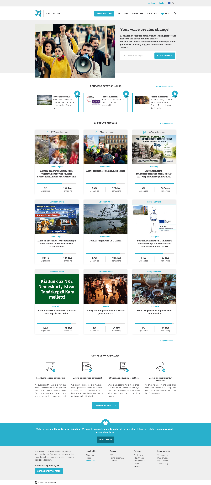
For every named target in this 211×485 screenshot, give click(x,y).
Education (56, 306)
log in (161, 3)
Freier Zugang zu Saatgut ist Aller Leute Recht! (154, 312)
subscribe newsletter (49, 471)
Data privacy (162, 458)
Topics (136, 463)
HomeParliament (117, 458)
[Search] (174, 13)
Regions (137, 466)
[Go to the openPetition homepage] (48, 13)
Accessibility (162, 463)
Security (105, 306)
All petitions (165, 123)
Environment (105, 166)
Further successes (162, 86)
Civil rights (154, 236)
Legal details (162, 461)
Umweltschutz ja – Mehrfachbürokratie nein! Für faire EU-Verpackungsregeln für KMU (154, 173)
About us (152, 13)
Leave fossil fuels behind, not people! (105, 170)
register (151, 3)
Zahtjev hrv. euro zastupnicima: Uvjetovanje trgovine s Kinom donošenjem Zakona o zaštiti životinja (56, 173)
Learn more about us (105, 405)
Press (88, 458)
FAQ (111, 455)
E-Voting (113, 461)
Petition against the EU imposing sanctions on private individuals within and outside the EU (154, 243)
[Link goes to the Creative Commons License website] (36, 482)
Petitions (123, 13)
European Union (57, 202)
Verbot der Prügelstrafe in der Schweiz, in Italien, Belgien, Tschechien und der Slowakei (161, 102)
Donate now (105, 439)
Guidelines (137, 13)
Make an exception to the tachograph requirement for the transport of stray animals (56, 243)
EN (172, 3)
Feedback (90, 461)
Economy (154, 166)
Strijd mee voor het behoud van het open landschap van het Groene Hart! (63, 102)
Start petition (104, 13)
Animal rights (57, 166)
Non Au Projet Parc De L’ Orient (105, 240)
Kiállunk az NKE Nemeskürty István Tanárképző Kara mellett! (57, 312)
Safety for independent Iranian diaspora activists (106, 312)
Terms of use (163, 455)
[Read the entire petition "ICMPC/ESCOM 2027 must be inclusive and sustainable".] (93, 104)
